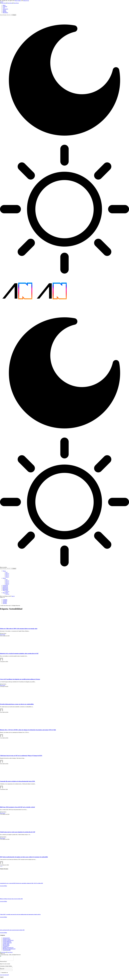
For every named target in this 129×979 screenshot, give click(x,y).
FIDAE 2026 (6, 945)
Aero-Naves (2, 634)
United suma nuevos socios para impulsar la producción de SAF (17, 832)
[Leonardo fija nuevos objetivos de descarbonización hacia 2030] (11, 778)
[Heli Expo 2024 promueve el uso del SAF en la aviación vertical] (11, 804)
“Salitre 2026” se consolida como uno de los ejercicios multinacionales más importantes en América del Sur (20, 914)
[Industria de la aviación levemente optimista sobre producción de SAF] (11, 650)
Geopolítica (6, 946)
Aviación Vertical (7, 942)
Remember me (4, 972)
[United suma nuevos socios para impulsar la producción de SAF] (11, 829)
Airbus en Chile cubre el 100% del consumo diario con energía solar (18, 628)
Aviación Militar (3, 885)
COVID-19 (6, 944)
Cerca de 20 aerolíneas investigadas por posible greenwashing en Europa (20, 679)
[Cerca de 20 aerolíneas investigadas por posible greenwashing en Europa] (11, 676)
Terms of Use (26, 0)
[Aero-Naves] (9, 3)
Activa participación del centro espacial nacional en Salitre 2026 (12, 929)
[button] (1, 1)
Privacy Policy (18, 0)
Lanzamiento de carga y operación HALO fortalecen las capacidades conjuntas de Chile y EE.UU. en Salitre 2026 (21, 883)
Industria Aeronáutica (8, 947)
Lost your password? (4, 974)
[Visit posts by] (1, 660)
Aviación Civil (6, 939)
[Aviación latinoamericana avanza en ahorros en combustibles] (11, 701)
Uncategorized (6, 950)
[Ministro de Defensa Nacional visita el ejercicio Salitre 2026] (5, 896)
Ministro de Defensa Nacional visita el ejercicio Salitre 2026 (11, 898)
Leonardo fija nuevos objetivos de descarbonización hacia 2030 (17, 781)
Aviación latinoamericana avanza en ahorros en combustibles (17, 704)
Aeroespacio (6, 937)
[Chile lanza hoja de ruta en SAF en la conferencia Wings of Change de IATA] (11, 753)
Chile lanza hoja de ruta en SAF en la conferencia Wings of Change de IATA (21, 755)
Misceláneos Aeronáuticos (9, 948)
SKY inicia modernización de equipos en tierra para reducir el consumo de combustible (24, 857)
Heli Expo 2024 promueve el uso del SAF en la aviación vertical (17, 807)
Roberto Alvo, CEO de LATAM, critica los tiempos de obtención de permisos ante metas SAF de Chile (28, 730)
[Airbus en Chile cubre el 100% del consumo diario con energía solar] (11, 626)
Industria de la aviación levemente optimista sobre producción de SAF (19, 653)
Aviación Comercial (8, 940)
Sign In (13, 596)
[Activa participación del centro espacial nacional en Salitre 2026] (5, 927)
